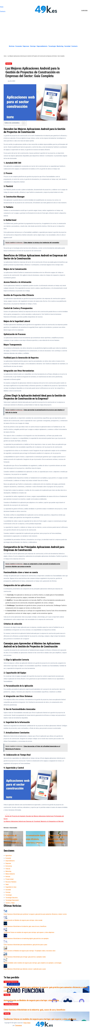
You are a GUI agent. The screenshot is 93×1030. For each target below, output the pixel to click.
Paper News (26, 1023)
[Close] (0, 3)
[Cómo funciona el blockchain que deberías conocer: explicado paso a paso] (5, 966)
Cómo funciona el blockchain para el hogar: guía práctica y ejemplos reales (25, 957)
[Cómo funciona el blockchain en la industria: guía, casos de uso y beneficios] (5, 923)
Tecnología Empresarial (12, 900)
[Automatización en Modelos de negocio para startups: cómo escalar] (5, 917)
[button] (88, 46)
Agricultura (8, 855)
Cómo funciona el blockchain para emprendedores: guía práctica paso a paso (25, 944)
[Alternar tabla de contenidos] (23, 123)
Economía (18, 46)
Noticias (12, 46)
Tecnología (52, 46)
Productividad (9, 879)
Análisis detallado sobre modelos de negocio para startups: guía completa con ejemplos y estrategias (32, 963)
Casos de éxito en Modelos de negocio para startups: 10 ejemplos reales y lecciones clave (29, 951)
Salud (7, 884)
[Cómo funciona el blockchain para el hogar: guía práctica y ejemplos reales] (5, 954)
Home (1, 7)
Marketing (60, 46)
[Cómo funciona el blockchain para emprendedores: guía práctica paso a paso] (5, 941)
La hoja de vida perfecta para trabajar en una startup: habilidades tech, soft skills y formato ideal (57, 842)
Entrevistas (8, 866)
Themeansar (18, 1025)
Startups (33, 46)
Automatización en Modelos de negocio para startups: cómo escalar (23, 920)
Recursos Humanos (10, 882)
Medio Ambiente (10, 874)
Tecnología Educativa (11, 897)
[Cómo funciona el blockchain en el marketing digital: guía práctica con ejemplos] (5, 935)
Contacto (2, 11)
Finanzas (7, 869)
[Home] (6, 46)
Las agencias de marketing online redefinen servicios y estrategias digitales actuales (12, 842)
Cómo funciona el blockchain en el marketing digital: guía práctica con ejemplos (26, 938)
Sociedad (67, 46)
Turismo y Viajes (10, 903)
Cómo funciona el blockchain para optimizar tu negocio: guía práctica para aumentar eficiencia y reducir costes (35, 914)
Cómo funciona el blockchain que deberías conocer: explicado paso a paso (25, 969)
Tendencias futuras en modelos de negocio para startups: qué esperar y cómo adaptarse (29, 932)
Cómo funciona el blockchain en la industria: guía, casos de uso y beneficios (25, 926)
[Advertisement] (46, 30)
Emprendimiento (42, 46)
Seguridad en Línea (10, 887)
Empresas (26, 46)
